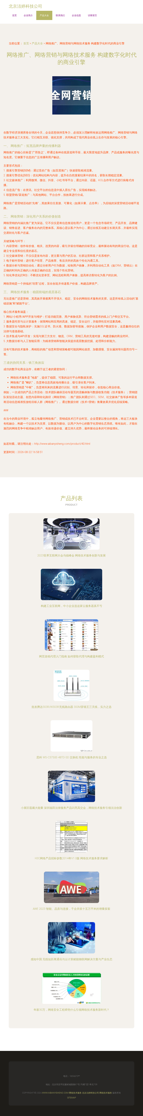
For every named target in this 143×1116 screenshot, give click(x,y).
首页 (14, 15)
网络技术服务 (75, 1093)
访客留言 (92, 15)
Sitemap (71, 1098)
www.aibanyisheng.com (55, 1093)
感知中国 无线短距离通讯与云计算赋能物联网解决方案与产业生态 (71, 959)
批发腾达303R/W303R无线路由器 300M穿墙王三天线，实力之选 (71, 707)
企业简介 (28, 15)
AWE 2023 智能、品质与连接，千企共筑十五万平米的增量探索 (71, 908)
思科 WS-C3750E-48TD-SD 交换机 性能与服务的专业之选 (71, 757)
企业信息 (76, 15)
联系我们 (60, 15)
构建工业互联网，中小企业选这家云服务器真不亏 (71, 606)
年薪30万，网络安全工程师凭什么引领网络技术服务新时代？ (71, 1009)
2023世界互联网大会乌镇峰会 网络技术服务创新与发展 (71, 555)
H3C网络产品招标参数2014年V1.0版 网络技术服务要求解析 (71, 858)
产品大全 (44, 15)
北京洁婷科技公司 (90, 1093)
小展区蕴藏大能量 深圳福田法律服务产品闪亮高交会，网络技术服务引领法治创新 (71, 808)
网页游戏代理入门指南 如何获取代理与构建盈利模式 (71, 656)
